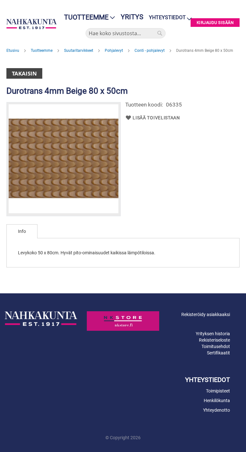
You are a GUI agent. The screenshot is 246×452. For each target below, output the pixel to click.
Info (22, 231)
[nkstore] (123, 320)
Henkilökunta (217, 400)
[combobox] (126, 33)
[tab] (21, 231)
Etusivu (13, 50)
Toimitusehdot (215, 346)
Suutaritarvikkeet (79, 50)
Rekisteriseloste (214, 340)
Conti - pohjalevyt (150, 50)
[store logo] (31, 24)
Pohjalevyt (114, 50)
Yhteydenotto (216, 410)
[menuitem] (87, 17)
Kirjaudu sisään (215, 22)
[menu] (88, 17)
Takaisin (24, 73)
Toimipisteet (218, 390)
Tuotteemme (42, 50)
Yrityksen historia (213, 333)
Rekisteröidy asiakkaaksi (205, 314)
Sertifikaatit (218, 352)
